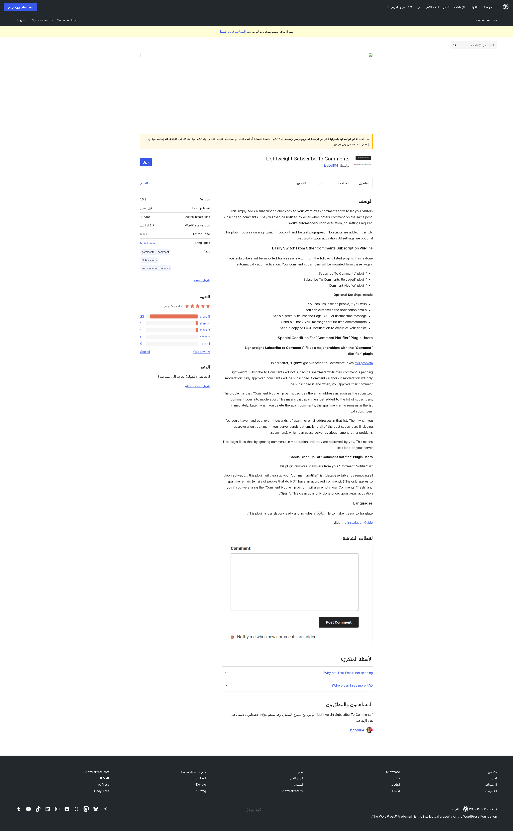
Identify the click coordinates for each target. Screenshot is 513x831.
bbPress (103, 784)
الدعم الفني (296, 778)
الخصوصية (491, 791)
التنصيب (320, 183)
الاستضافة (491, 784)
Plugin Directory (486, 20)
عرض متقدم (201, 280)
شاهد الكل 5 (147, 242)
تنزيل (146, 162)
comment (163, 251)
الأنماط (396, 791)
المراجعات (342, 183)
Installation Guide (360, 523)
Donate (199, 784)
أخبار (494, 778)
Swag (200, 791)
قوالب (396, 778)
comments (148, 251)
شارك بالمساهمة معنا (193, 772)
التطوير (301, 183)
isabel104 (331, 165)
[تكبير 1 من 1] (367, 551)
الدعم (144, 183)
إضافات (395, 784)
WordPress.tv (292, 791)
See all (145, 352)
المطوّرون (297, 784)
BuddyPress (101, 791)
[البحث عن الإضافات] (454, 45)
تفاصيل (364, 183)
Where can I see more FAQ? (352, 685)
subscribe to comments (156, 268)
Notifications (149, 260)
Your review (201, 352)
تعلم (300, 772)
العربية (455, 809)
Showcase (393, 772)
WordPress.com (97, 772)
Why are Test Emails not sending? (348, 673)
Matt (104, 778)
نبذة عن (492, 772)
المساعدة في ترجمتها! (233, 31)
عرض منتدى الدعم (197, 386)
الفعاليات (201, 778)
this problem (364, 363)
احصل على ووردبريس (20, 7)
